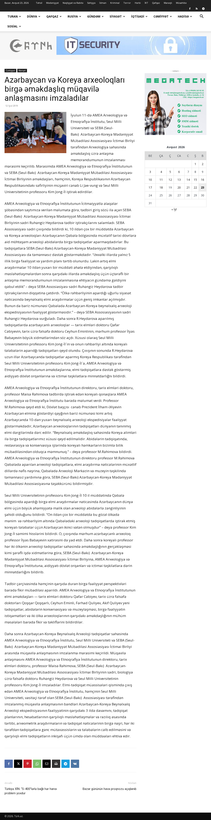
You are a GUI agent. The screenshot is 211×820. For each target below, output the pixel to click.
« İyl (174, 209)
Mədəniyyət (52, 2)
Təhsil (39, 2)
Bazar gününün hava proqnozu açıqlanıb (109, 789)
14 (188, 180)
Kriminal (115, 2)
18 (161, 187)
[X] (18, 764)
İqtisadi (137, 16)
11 (161, 180)
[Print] (56, 764)
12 (170, 180)
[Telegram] (203, 9)
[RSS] (196, 9)
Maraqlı (168, 2)
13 (179, 180)
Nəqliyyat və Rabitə (73, 2)
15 (195, 180)
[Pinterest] (27, 764)
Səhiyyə (91, 2)
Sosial (12, 26)
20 (179, 187)
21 (188, 187)
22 (195, 187)
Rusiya (73, 16)
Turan (12, 16)
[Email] (46, 764)
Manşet (22, 70)
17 (150, 187)
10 (150, 180)
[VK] (75, 764)
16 (202, 180)
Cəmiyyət (161, 16)
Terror (127, 2)
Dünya (32, 16)
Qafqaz (156, 2)
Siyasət (116, 16)
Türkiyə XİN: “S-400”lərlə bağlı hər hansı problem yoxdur (31, 791)
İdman (102, 2)
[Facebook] (190, 9)
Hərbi (138, 2)
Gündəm (93, 16)
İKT (146, 2)
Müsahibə (181, 2)
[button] (201, 17)
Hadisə (183, 16)
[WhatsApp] (37, 764)
